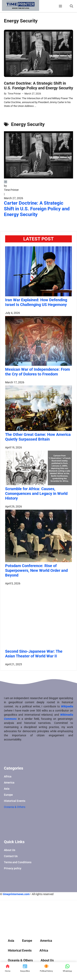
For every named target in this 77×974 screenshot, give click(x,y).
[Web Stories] (46, 968)
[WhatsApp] (67, 968)
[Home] (7, 968)
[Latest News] (25, 968)
